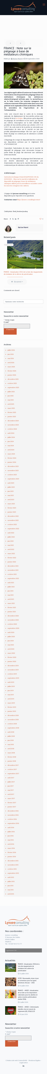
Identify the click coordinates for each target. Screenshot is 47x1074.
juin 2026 (11, 354)
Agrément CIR (11, 950)
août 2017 (11, 778)
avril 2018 (11, 749)
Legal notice (23, 1063)
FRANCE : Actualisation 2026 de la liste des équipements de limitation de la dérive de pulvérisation (23, 273)
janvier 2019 (12, 711)
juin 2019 (11, 690)
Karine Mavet (17, 59)
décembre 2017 (13, 765)
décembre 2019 (13, 665)
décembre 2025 (13, 379)
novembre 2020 (13, 620)
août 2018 (11, 732)
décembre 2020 (13, 616)
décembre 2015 (13, 861)
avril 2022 (11, 549)
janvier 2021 (12, 612)
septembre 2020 (13, 628)
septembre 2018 (13, 728)
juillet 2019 (11, 686)
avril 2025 (11, 404)
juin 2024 (11, 441)
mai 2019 (11, 695)
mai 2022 (11, 545)
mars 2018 (11, 753)
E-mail (6, 322)
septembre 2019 (13, 678)
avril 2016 (11, 844)
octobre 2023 (12, 475)
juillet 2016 (11, 832)
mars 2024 (11, 454)
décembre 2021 (13, 566)
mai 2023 (11, 495)
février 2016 (12, 852)
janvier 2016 (12, 856)
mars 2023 (11, 504)
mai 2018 (11, 744)
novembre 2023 (13, 470)
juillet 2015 (11, 881)
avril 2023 (11, 499)
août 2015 (11, 877)
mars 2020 (11, 653)
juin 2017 (11, 786)
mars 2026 (11, 367)
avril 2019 (11, 699)
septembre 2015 (13, 873)
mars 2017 (11, 798)
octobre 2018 (12, 724)
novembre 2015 (13, 865)
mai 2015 (11, 890)
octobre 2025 (12, 383)
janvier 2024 (12, 462)
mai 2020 (11, 645)
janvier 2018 (12, 761)
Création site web (12, 1060)
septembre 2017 (13, 773)
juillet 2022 (11, 537)
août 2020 (11, 632)
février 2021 (12, 607)
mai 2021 (11, 595)
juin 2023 (11, 491)
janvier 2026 (12, 375)
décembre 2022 (13, 516)
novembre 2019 (13, 670)
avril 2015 (11, 894)
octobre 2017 (12, 769)
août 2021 (11, 582)
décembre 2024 (13, 421)
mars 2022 (11, 553)
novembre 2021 (13, 570)
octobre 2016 (12, 819)
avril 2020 (11, 649)
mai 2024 (11, 445)
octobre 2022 (12, 524)
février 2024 (12, 458)
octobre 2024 (12, 429)
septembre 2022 (13, 529)
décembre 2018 (13, 715)
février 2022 (12, 558)
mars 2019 (11, 703)
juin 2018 (11, 740)
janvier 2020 (12, 661)
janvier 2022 (12, 562)
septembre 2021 (13, 578)
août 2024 (11, 433)
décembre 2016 (13, 811)
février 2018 (12, 757)
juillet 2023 (11, 487)
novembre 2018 (13, 719)
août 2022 (11, 533)
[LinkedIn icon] (23, 1066)
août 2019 (11, 682)
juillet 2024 (11, 437)
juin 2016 (11, 836)
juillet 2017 (11, 782)
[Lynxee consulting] (23, 7)
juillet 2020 (11, 636)
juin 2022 (11, 541)
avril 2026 (11, 362)
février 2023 (12, 508)
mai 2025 (11, 400)
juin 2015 (10, 886)
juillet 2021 (11, 587)
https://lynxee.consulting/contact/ (28, 200)
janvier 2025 (12, 416)
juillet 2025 (11, 392)
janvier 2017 (12, 807)
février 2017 (12, 802)
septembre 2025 (13, 387)
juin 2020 (11, 641)
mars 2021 (11, 603)
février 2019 (12, 707)
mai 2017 (11, 790)
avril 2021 (11, 599)
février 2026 (12, 371)
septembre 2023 (13, 479)
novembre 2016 (13, 815)
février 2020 (12, 657)
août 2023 (11, 483)
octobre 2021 (12, 574)
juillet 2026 (11, 350)
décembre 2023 (13, 466)
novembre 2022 (13, 520)
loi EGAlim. (19, 118)
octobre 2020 (12, 624)
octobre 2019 (12, 674)
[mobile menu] (44, 5)
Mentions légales (34, 1060)
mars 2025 (11, 408)
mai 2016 (11, 840)
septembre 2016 (13, 823)
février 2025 (12, 412)
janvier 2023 (12, 512)
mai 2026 (11, 358)
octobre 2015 (12, 869)
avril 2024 (11, 450)
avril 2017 (11, 794)
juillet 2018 (11, 736)
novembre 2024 (13, 425)
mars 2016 (11, 848)
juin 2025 (11, 396)
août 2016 (11, 827)
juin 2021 (10, 591)
